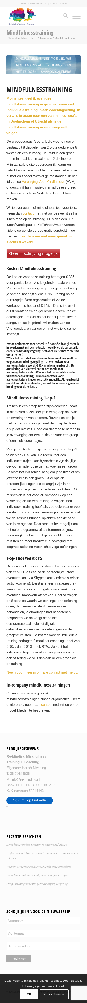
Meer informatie (54, 994)
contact (28, 213)
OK (29, 994)
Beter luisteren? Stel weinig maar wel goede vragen (37, 875)
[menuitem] (63, 16)
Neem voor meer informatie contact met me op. (42, 672)
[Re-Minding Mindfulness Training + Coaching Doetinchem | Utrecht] (36, 16)
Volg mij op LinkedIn (29, 800)
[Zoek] (63, 16)
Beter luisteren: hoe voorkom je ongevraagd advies (36, 844)
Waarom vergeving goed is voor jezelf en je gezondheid (38, 866)
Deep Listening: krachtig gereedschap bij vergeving (37, 884)
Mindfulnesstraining (30, 32)
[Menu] (74, 16)
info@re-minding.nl (25, 779)
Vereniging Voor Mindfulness (43, 182)
